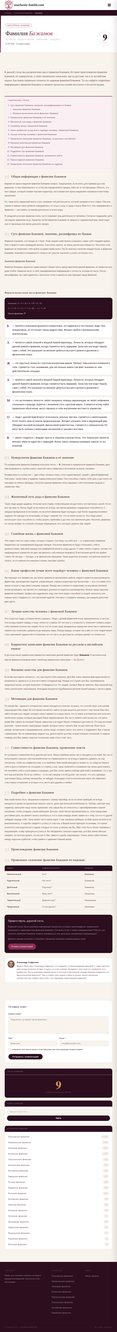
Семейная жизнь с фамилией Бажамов (28, 126)
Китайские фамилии (17, 1210)
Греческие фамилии (17, 1216)
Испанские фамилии (18, 1154)
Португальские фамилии (19, 1159)
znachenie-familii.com (28, 1327)
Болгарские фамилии (18, 1199)
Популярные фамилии (23, 13)
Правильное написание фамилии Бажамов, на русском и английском (43, 139)
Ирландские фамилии (18, 1222)
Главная (8, 13)
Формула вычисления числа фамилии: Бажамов (35, 113)
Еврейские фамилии (17, 1176)
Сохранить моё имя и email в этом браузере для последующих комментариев (47, 1050)
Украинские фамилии (18, 1227)
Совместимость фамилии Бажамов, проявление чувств (36, 155)
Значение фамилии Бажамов (26, 109)
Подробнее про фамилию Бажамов (27, 151)
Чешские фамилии (17, 1205)
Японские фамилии (17, 1244)
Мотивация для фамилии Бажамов (26, 147)
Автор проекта (92, 1276)
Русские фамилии (16, 1182)
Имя (11, 1038)
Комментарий (15, 1014)
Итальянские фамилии (19, 1165)
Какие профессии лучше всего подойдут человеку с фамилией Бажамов (44, 130)
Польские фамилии (17, 1193)
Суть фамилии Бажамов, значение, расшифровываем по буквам (40, 105)
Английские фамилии (18, 1171)
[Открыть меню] (109, 5)
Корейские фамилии (17, 1239)
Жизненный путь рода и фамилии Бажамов (30, 122)
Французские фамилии (19, 1233)
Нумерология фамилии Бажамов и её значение (32, 117)
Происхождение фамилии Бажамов (27, 160)
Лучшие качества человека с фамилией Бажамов (33, 134)
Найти (58, 1118)
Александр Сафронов (28, 962)
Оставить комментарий (22, 946)
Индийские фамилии (18, 1188)
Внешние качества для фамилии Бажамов (30, 143)
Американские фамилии (19, 1142)
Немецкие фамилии (17, 1148)
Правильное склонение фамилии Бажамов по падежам (36, 164)
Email (62, 1038)
